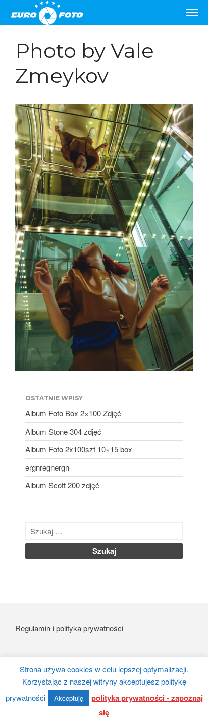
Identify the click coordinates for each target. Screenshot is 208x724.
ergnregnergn (47, 467)
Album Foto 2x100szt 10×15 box (78, 449)
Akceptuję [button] (68, 698)
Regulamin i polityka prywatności (69, 628)
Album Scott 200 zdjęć (62, 485)
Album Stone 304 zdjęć (63, 431)
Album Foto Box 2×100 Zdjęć (73, 413)
